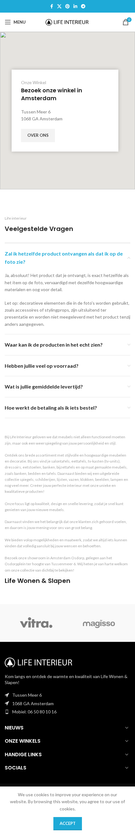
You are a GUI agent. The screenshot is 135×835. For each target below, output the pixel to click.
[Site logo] (67, 21)
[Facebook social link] (51, 6)
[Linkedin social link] (75, 6)
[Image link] (39, 661)
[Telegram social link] (83, 6)
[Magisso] (99, 623)
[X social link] (59, 6)
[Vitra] (36, 623)
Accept (68, 823)
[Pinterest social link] (67, 6)
